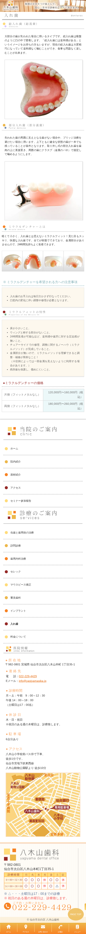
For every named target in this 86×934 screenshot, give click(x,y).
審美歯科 (15, 597)
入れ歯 (14, 623)
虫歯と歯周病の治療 (22, 532)
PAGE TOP (75, 914)
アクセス (15, 487)
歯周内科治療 (18, 558)
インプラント (18, 610)
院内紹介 (15, 461)
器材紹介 (15, 474)
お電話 (60, 932)
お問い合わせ (43, 932)
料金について (18, 636)
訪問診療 (15, 545)
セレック (15, 571)
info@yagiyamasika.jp (32, 680)
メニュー (77, 932)
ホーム (14, 448)
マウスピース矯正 (20, 584)
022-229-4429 (28, 676)
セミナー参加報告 (20, 500)
